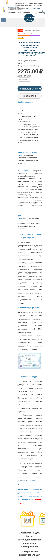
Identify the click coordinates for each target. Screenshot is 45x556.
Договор (20, 37)
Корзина (26, 12)
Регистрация (30, 17)
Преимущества (35, 33)
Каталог (18, 12)
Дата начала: (24, 76)
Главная (11, 12)
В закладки (29, 96)
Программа (28, 30)
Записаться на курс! (30, 88)
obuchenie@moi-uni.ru (26, 480)
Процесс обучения (23, 33)
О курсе (20, 30)
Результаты (36, 30)
